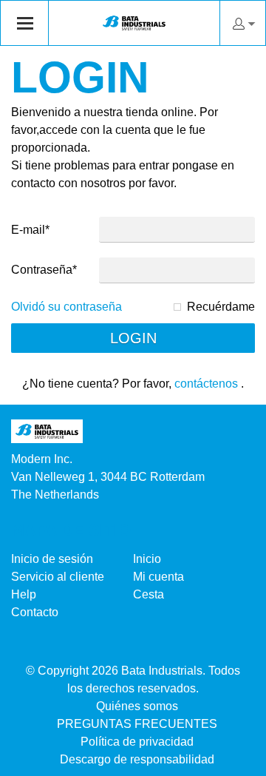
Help (23, 594)
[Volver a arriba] (234, 759)
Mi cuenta (158, 576)
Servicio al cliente (57, 576)
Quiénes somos (137, 706)
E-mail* (30, 229)
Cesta (148, 594)
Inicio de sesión (52, 559)
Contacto (34, 612)
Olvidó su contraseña (66, 306)
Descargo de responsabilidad (137, 759)
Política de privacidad (137, 741)
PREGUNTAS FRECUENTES (137, 724)
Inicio (147, 559)
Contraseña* (44, 269)
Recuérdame (221, 306)
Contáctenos (206, 383)
